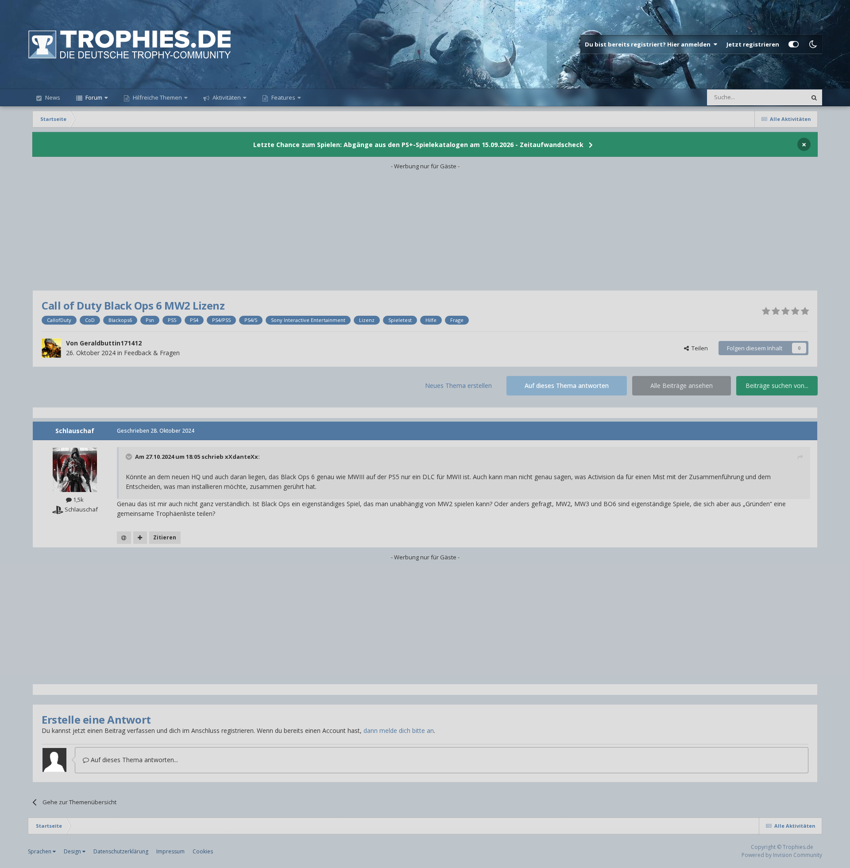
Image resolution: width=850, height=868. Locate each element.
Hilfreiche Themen (157, 97)
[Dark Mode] (813, 44)
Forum (93, 97)
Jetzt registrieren (752, 44)
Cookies (203, 851)
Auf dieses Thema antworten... (133, 760)
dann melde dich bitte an (398, 730)
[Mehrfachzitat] (140, 537)
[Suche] (814, 97)
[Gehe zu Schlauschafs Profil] (75, 470)
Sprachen (40, 851)
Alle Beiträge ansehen (681, 385)
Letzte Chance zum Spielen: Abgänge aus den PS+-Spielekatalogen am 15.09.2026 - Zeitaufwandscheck (418, 144)
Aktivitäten (226, 97)
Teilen (698, 348)
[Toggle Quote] (130, 456)
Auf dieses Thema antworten (567, 385)
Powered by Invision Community (782, 855)
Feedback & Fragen (152, 353)
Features (282, 97)
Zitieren (164, 537)
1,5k (78, 500)
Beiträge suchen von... (777, 385)
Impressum (170, 851)
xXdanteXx (241, 457)
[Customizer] (793, 44)
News (52, 97)
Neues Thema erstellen (458, 385)
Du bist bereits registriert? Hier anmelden (649, 44)
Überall (785, 97)
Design (73, 851)
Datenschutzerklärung (120, 851)
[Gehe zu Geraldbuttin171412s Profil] (51, 348)
